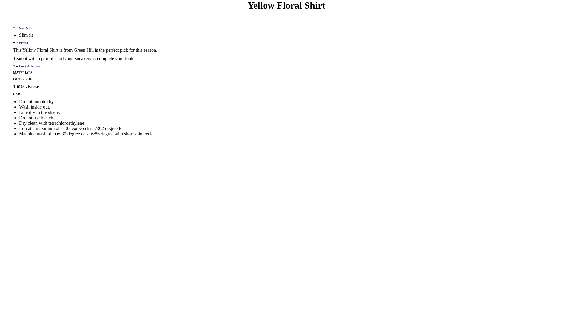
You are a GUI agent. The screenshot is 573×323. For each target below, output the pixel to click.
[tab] (286, 28)
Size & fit (26, 28)
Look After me (29, 66)
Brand (23, 43)
